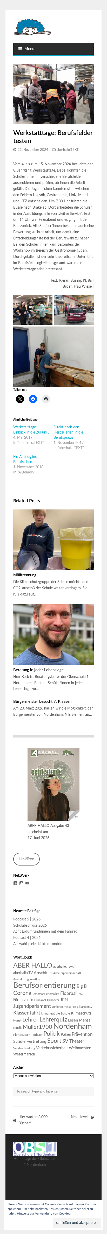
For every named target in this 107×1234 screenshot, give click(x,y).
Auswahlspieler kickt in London (37, 944)
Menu (29, 49)
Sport (54, 1041)
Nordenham (72, 1026)
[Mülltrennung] (53, 539)
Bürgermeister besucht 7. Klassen (42, 702)
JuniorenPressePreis (65, 1006)
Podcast (36, 1034)
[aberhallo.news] (53, 26)
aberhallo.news (63, 966)
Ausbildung (21, 979)
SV (65, 1041)
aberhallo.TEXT (68, 150)
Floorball (68, 993)
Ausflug (35, 979)
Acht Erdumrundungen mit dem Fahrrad (45, 931)
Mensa (84, 1020)
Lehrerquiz (53, 1020)
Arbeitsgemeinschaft (67, 973)
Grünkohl (40, 1000)
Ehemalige (52, 993)
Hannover (53, 1000)
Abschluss (43, 973)
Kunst (17, 1020)
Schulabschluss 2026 (30, 925)
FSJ (80, 993)
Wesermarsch (24, 1054)
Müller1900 (37, 1027)
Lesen (73, 1020)
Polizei (66, 1035)
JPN (64, 1000)
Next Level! (80, 1117)
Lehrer (30, 1020)
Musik (17, 1027)
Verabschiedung (24, 1048)
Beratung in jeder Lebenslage (38, 670)
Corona (22, 993)
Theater (76, 1041)
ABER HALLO (32, 965)
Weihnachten (80, 1048)
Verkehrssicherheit (52, 1048)
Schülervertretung (29, 1041)
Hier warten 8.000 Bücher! (33, 1120)
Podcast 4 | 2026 (27, 938)
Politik (51, 1034)
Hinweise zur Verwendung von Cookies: (44, 1213)
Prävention (82, 1034)
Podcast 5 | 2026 (27, 919)
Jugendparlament (32, 1006)
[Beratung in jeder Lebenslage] (53, 634)
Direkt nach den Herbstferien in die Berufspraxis (68, 432)
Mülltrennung (24, 575)
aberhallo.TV (23, 973)
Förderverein (23, 1000)
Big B (82, 986)
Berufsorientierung (44, 985)
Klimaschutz (81, 1013)
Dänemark (38, 993)
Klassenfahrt (26, 1013)
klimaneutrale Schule (55, 1013)
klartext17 (86, 1006)
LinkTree (26, 859)
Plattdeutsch (21, 1034)
